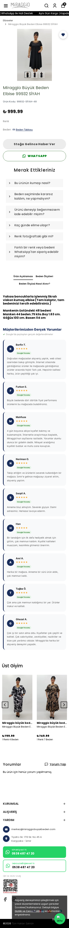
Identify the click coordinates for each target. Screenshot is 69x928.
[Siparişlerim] (54, 5)
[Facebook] (5, 899)
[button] (63, 35)
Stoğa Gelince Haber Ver (34, 144)
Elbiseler (8, 20)
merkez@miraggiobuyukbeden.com (33, 829)
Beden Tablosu (24, 129)
